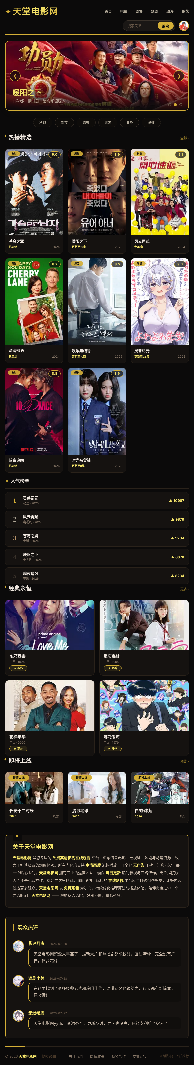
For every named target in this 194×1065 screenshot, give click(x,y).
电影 (123, 11)
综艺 (185, 11)
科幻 (42, 122)
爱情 (151, 122)
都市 (64, 122)
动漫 (170, 11)
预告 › (184, 761)
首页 (108, 11)
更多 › (184, 589)
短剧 (154, 11)
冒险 (129, 122)
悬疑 (86, 122)
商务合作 (118, 1056)
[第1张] (169, 104)
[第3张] (180, 104)
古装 (108, 122)
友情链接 (140, 1056)
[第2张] (175, 104)
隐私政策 (97, 1056)
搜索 (165, 26)
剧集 (139, 11)
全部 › (184, 138)
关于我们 (76, 1056)
